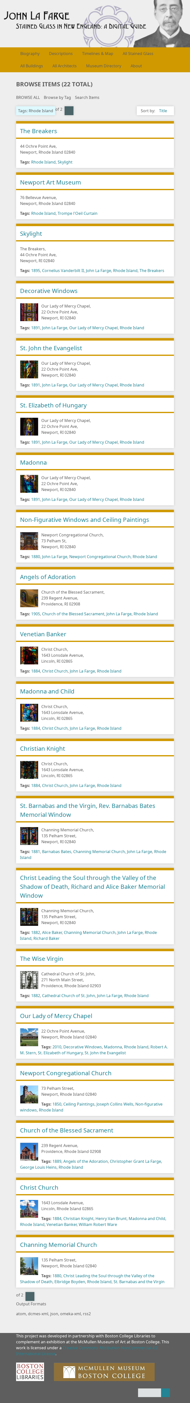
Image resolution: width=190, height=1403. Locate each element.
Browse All (28, 97)
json (54, 1313)
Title (163, 110)
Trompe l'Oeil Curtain (77, 213)
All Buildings (31, 66)
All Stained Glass (138, 53)
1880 (35, 556)
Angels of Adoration (48, 577)
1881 (35, 851)
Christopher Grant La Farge (135, 1161)
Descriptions (61, 53)
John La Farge (98, 270)
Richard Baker (46, 938)
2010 (56, 1047)
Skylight (65, 162)
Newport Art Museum (50, 182)
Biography (30, 53)
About (136, 66)
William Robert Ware (98, 1224)
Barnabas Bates (56, 851)
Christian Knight (42, 748)
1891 (35, 327)
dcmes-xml (38, 1313)
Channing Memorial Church (99, 851)
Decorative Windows (49, 291)
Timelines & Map (97, 53)
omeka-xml (70, 1313)
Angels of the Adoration (85, 1161)
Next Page (69, 110)
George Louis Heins (38, 1167)
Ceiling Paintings (79, 1104)
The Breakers (38, 131)
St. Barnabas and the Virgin (139, 1281)
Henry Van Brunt (111, 1218)
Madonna (33, 462)
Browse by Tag (57, 97)
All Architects (64, 66)
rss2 (87, 1313)
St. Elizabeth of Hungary (53, 405)
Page (62, 116)
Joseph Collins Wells (114, 1104)
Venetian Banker (43, 634)
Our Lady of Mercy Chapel (93, 327)
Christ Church (55, 671)
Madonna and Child (47, 691)
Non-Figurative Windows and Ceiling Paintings (84, 519)
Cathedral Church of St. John (68, 995)
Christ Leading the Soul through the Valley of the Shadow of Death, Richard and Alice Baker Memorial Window (92, 886)
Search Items (87, 97)
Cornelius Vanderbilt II (63, 270)
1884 (35, 671)
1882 (35, 932)
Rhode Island (43, 162)
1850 (56, 1104)
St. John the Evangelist (51, 348)
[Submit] (165, 1392)
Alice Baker (52, 932)
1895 (35, 270)
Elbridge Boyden (69, 1281)
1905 (35, 614)
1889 (56, 1161)
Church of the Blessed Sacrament (73, 614)
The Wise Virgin (41, 958)
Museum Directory (103, 66)
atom (21, 1313)
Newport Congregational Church (100, 556)
